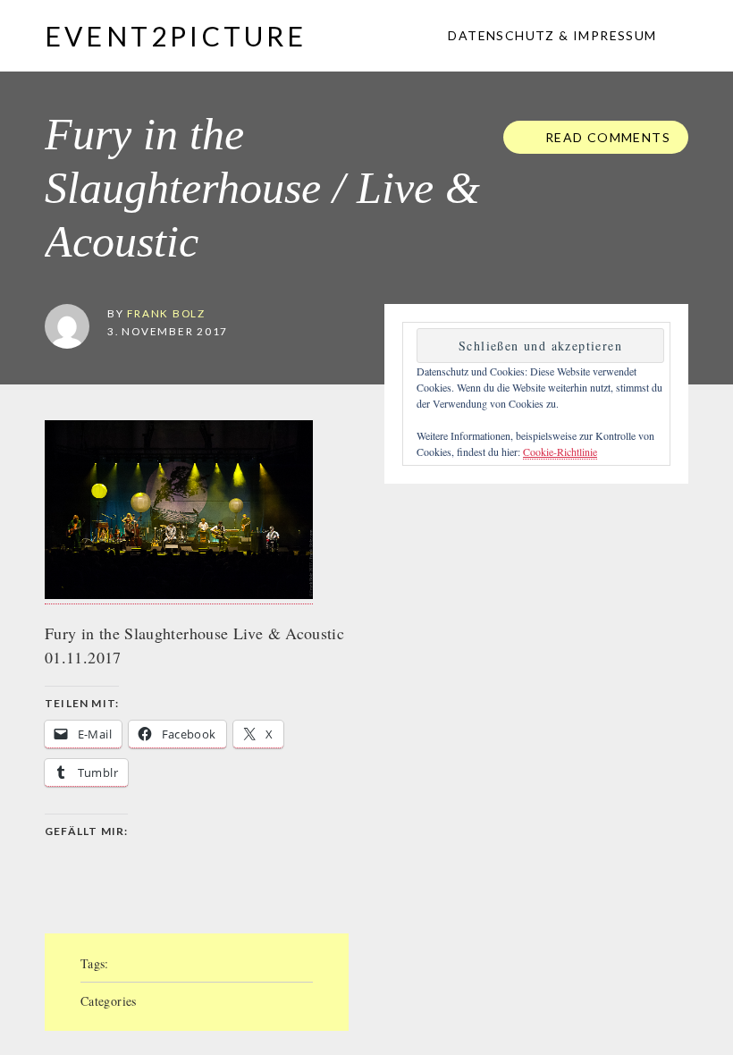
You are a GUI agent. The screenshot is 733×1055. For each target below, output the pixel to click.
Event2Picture (176, 36)
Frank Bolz (166, 313)
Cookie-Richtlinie (560, 451)
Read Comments (605, 137)
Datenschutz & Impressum (550, 35)
